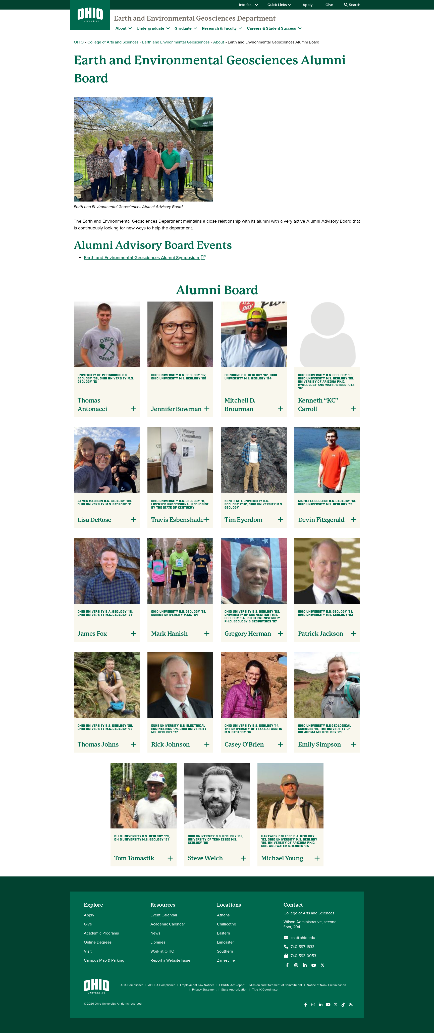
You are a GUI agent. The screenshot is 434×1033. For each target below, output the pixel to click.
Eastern (223, 933)
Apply (307, 4)
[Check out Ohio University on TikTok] (343, 1005)
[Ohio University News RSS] (351, 1005)
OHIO (79, 42)
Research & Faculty (219, 28)
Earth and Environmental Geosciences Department (195, 18)
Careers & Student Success (271, 28)
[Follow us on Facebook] (287, 965)
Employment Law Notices (197, 985)
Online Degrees (98, 942)
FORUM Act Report (232, 985)
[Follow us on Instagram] (296, 965)
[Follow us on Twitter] (322, 965)
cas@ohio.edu (303, 937)
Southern (225, 951)
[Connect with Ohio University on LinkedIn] (320, 1005)
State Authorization (234, 989)
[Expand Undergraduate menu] (168, 28)
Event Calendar (163, 915)
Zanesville (226, 960)
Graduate (183, 28)
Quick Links (277, 4)
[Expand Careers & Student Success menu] (300, 28)
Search (354, 4)
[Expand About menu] (130, 28)
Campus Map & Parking (104, 960)
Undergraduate (150, 28)
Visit (88, 951)
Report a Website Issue (170, 960)
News (155, 933)
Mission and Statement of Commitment (275, 985)
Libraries (157, 942)
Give (329, 4)
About (121, 28)
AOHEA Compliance (161, 985)
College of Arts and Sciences (112, 42)
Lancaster (225, 942)
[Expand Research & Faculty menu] (240, 28)
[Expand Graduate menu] (195, 28)
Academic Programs (101, 933)
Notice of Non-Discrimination (326, 985)
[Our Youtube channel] (313, 965)
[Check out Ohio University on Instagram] (313, 1005)
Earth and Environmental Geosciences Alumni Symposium (144, 257)
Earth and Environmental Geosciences (175, 42)
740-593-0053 (303, 955)
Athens (223, 915)
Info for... (247, 4)
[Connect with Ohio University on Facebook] (305, 1005)
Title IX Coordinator (265, 989)
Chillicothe (226, 924)
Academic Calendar (167, 924)
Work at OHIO (162, 951)
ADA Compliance (132, 985)
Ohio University (105, 1003)
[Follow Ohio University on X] (336, 1005)
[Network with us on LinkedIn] (305, 965)
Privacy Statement (204, 989)
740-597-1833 (302, 946)
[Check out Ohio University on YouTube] (328, 1005)
